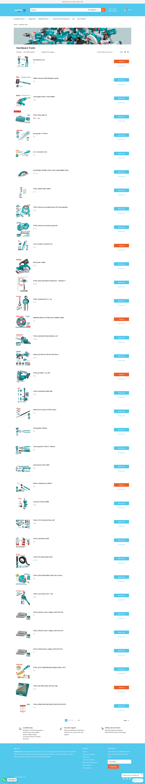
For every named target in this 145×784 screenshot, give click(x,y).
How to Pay (86, 757)
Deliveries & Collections (90, 762)
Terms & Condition (88, 760)
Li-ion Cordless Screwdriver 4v (42, 244)
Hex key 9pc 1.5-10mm (40, 133)
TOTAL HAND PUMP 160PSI (42, 189)
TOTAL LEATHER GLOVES (41, 539)
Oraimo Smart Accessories (61, 19)
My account (113, 11)
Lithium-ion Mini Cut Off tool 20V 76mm (45, 354)
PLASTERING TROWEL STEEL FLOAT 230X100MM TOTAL (51, 170)
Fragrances (32, 19)
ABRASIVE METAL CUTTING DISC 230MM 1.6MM (48, 318)
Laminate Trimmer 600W (41, 502)
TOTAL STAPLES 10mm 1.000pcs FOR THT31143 (48, 631)
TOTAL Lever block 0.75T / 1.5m (43, 594)
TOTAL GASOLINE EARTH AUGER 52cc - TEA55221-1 (49, 281)
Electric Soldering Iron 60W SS (42, 483)
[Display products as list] (125, 52)
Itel (73, 19)
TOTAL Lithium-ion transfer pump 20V (45, 225)
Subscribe (113, 767)
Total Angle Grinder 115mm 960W (44, 97)
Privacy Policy (87, 768)
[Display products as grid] (128, 52)
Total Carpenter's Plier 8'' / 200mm (44, 446)
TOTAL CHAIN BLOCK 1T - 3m (42, 299)
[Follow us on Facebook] (124, 778)
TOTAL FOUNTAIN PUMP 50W (42, 391)
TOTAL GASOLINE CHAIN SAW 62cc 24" (45, 336)
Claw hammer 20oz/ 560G (41, 465)
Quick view (121, 66)
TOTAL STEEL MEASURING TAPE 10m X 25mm (47, 575)
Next (125, 720)
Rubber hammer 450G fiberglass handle (45, 78)
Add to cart (121, 80)
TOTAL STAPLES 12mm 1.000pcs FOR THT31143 (48, 612)
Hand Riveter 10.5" (39, 60)
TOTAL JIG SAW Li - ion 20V (41, 373)
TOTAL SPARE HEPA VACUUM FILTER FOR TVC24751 (49, 704)
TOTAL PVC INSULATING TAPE (42, 557)
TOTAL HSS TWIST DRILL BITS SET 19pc (45, 686)
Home (15, 24)
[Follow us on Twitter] (127, 778)
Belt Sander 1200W (39, 262)
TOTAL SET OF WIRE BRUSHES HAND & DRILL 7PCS (49, 667)
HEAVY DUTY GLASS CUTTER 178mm (44, 410)
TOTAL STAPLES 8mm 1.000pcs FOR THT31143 (47, 649)
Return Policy (87, 765)
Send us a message (89, 754)
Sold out (121, 61)
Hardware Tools (19, 19)
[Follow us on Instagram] (130, 778)
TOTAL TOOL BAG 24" (40, 115)
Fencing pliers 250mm (40, 428)
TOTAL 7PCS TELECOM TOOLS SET (44, 520)
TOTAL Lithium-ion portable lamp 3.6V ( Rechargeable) (50, 207)
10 (78, 720)
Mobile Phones (43, 19)
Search (85, 752)
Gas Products (81, 19)
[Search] (103, 10)
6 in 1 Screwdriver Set (40, 152)
